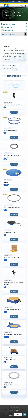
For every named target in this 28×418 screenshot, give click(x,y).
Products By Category (10, 34)
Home (7, 15)
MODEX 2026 (5, 1)
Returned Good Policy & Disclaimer (13, 409)
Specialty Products (9, 30)
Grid (9, 68)
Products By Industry (9, 24)
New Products (9, 27)
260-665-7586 (20, 1)
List (15, 68)
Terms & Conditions (13, 407)
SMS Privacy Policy (14, 410)
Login (12, 1)
